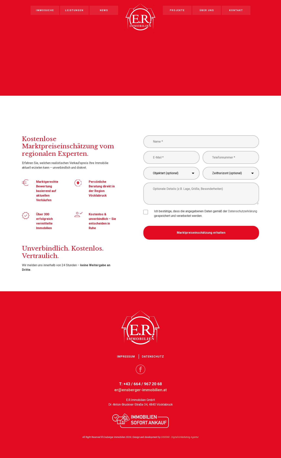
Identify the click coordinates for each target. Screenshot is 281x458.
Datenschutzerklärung (242, 211)
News (104, 10)
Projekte (177, 10)
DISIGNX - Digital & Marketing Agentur (180, 437)
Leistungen (74, 10)
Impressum (126, 356)
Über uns (207, 10)
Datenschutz (153, 356)
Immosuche (45, 10)
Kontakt (236, 10)
